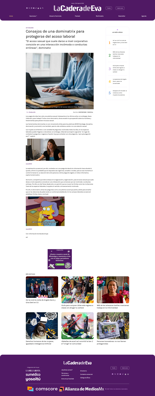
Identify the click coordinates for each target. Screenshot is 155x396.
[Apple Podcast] (40, 8)
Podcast (77, 16)
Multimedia (99, 16)
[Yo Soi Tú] (33, 379)
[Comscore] (42, 389)
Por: (30, 112)
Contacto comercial (86, 374)
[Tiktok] (36, 8)
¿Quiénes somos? (66, 370)
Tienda (109, 8)
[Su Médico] (33, 374)
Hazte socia (120, 8)
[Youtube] (33, 8)
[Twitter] (29, 8)
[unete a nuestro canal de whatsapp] (60, 259)
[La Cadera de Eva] (31, 8)
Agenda (144, 16)
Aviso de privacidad (67, 379)
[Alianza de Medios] (81, 389)
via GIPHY (29, 164)
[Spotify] (38, 8)
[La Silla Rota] (33, 370)
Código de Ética (85, 378)
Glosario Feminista (55, 16)
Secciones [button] (32, 16)
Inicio (11, 16)
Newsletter (121, 16)
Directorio (83, 371)
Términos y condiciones (65, 374)
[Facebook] (27, 8)
